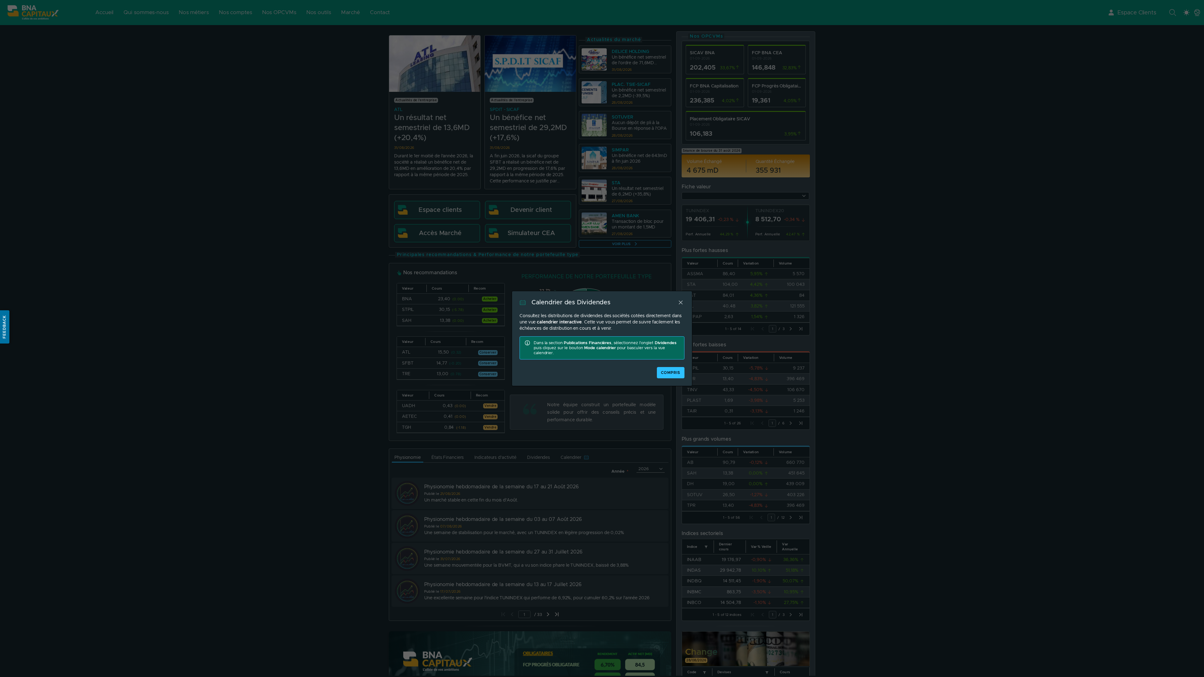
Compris (670, 372)
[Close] (680, 302)
